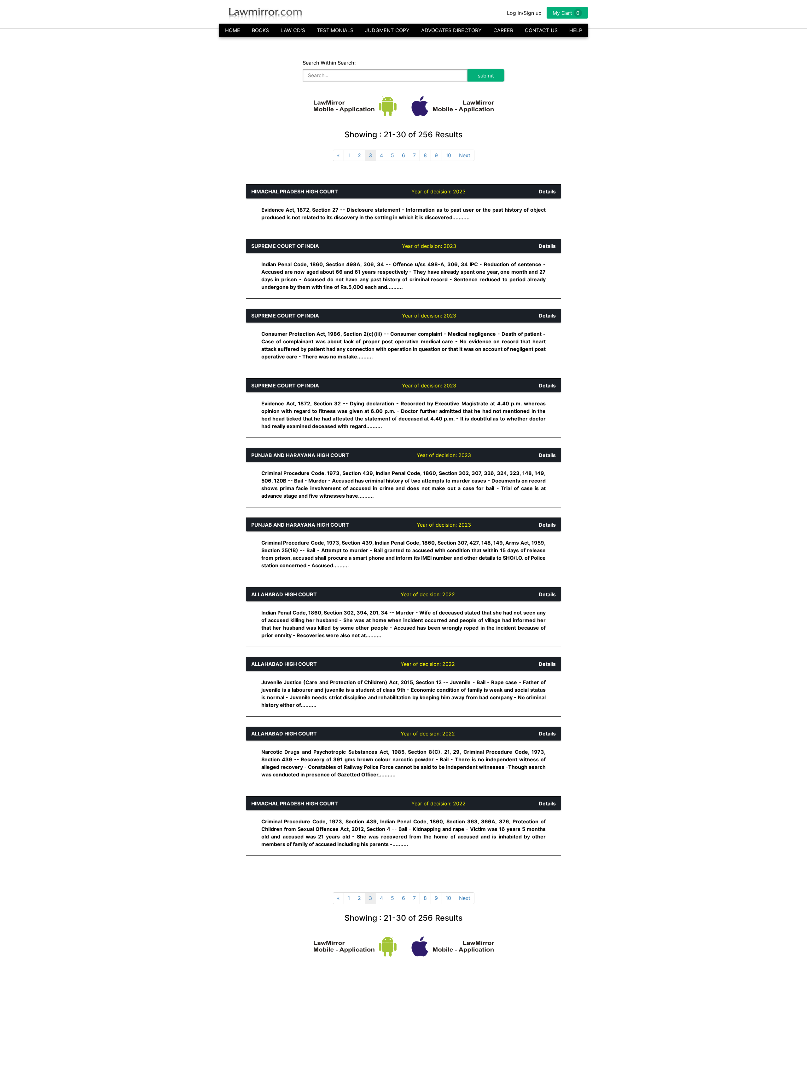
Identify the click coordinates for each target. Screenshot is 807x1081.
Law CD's (293, 30)
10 (448, 155)
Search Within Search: (329, 63)
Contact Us (541, 30)
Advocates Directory (451, 30)
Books (260, 30)
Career (503, 30)
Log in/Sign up (524, 13)
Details (547, 191)
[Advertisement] (84, 278)
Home (232, 30)
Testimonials (335, 30)
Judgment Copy (387, 30)
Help (575, 30)
